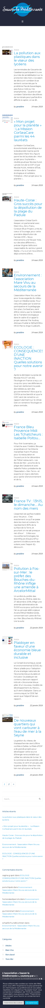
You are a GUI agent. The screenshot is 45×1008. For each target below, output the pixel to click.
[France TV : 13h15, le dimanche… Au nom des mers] (7, 499)
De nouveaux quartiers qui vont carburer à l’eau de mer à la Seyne (27, 727)
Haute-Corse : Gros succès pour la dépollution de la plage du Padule (28, 207)
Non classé (10, 955)
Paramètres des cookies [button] (13, 1003)
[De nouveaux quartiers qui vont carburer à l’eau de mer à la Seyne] (7, 719)
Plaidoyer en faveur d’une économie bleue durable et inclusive (27, 650)
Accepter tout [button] (31, 1003)
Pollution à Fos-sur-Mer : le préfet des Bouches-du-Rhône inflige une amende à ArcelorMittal (26, 579)
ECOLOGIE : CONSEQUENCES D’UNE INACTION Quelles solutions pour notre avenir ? (29, 358)
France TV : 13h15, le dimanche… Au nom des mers (28, 505)
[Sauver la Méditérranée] (22, 9)
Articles (8, 946)
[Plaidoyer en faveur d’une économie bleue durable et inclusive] (7, 641)
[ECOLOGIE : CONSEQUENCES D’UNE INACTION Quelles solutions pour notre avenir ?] (7, 346)
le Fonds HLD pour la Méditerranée (20, 977)
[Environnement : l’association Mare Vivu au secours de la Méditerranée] (7, 274)
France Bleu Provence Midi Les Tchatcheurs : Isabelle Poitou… (28, 432)
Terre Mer (9, 959)
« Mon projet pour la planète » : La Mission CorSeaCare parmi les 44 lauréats (28, 130)
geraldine (20, 107)
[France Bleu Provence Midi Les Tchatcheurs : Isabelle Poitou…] (7, 425)
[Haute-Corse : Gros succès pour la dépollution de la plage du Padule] (7, 199)
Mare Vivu (9, 950)
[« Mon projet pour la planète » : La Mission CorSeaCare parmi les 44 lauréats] (7, 120)
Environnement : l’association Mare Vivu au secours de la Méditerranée (28, 282)
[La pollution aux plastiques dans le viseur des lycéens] (7, 51)
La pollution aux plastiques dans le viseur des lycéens (27, 58)
